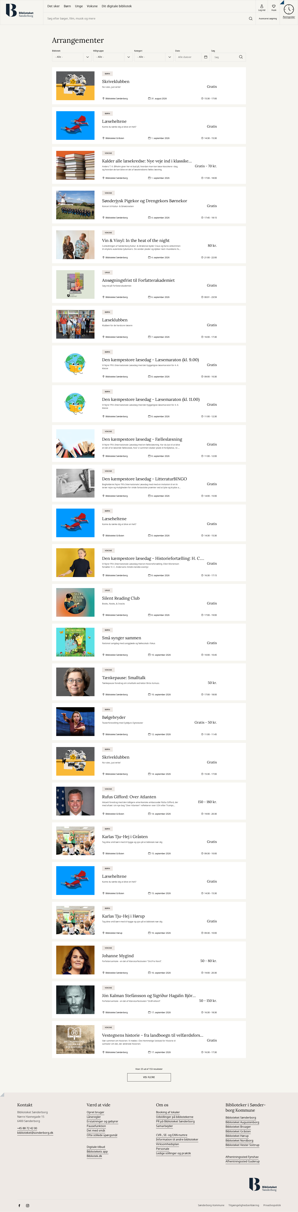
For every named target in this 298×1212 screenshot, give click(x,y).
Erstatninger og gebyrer (102, 1121)
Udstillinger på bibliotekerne (174, 1117)
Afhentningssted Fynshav (242, 1157)
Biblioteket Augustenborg (242, 1122)
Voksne (92, 6)
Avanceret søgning (268, 18)
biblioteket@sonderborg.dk (35, 1133)
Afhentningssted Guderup (243, 1161)
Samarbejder (164, 1126)
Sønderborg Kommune (211, 1205)
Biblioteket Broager (238, 1127)
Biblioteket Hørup (237, 1136)
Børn (67, 6)
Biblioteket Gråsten (238, 1131)
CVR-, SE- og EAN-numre (171, 1135)
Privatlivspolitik (272, 1205)
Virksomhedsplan (167, 1144)
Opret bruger (95, 1112)
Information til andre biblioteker (177, 1140)
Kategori (138, 50)
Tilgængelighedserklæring (244, 1205)
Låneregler (94, 1117)
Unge (79, 6)
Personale (162, 1149)
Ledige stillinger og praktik (173, 1153)
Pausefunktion (96, 1126)
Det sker (53, 6)
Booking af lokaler (168, 1112)
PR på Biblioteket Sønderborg (175, 1121)
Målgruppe (98, 50)
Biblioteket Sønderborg (241, 1118)
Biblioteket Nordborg (239, 1141)
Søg (213, 50)
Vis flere (149, 1077)
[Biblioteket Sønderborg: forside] (21, 12)
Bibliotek (56, 50)
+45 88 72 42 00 (27, 1128)
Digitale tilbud (96, 1147)
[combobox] (149, 18)
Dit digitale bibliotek (117, 6)
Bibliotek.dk (94, 1156)
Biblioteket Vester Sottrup (242, 1145)
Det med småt (96, 1131)
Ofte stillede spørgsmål (102, 1135)
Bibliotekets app (97, 1152)
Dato (177, 50)
